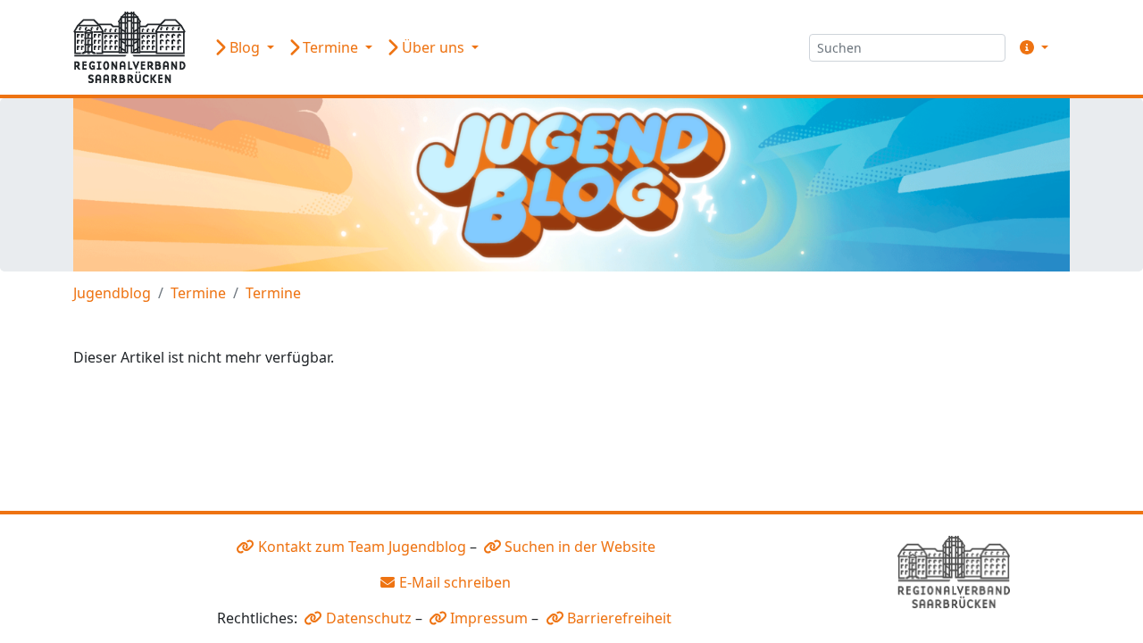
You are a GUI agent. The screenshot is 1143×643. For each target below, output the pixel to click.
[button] (1030, 47)
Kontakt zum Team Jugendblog (362, 546)
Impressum (489, 618)
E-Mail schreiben (455, 582)
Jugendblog (112, 293)
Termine (198, 293)
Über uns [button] (433, 47)
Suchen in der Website (580, 546)
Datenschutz (369, 618)
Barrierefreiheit (619, 618)
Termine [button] (330, 47)
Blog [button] (244, 47)
